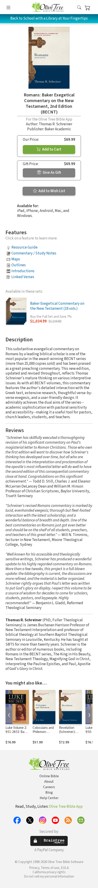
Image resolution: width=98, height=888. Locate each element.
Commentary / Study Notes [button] (33, 253)
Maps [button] (15, 259)
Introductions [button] (22, 271)
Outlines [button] (18, 265)
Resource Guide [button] (24, 247)
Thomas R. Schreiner (55, 124)
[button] (79, 7)
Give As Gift (51, 172)
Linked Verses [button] (22, 277)
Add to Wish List (51, 191)
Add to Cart (51, 149)
